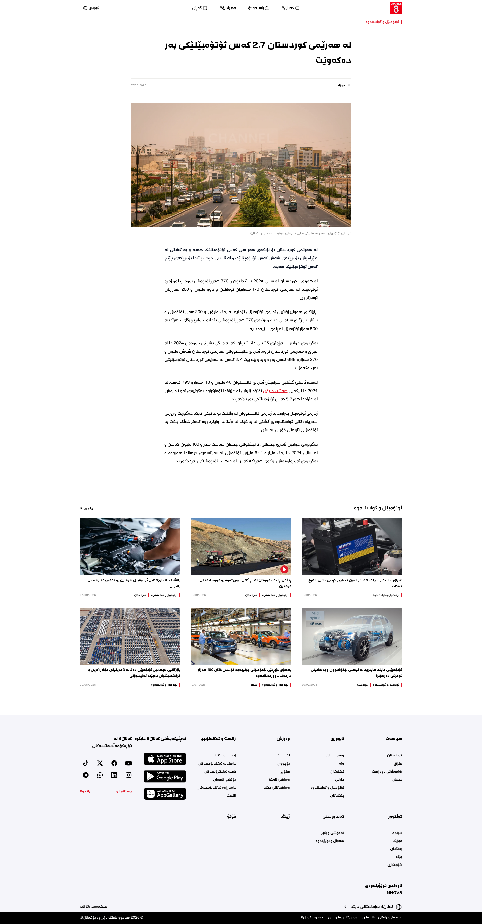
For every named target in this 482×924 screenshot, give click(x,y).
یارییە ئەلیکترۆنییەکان (220, 772)
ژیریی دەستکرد (225, 756)
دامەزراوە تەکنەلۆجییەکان (216, 788)
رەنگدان (396, 849)
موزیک (397, 841)
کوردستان (251, 595)
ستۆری (285, 772)
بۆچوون (283, 764)
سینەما (397, 833)
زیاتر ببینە (86, 508)
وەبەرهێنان (335, 756)
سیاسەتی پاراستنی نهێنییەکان (382, 917)
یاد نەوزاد (344, 86)
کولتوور (395, 816)
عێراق (398, 764)
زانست (231, 796)
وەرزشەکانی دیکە (277, 788)
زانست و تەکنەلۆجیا (218, 738)
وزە (341, 764)
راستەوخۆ (124, 791)
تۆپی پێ (283, 756)
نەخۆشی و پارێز (333, 833)
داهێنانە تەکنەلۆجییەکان (217, 764)
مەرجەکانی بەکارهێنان (342, 917)
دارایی (339, 780)
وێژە (399, 857)
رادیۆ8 (85, 791)
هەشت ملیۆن (275, 391)
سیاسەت (394, 738)
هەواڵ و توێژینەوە (329, 841)
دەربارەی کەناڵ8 (312, 917)
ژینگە (285, 816)
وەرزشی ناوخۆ (279, 780)
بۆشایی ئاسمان (224, 780)
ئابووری (337, 738)
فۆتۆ (231, 816)
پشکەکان (337, 796)
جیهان (253, 685)
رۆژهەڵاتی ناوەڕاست (387, 772)
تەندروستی (333, 816)
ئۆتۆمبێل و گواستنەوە (382, 22)
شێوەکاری (394, 865)
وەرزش (283, 738)
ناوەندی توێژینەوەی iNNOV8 (383, 889)
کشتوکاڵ (337, 772)
